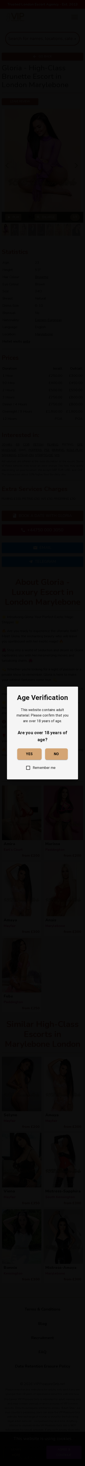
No (56, 754)
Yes (29, 754)
